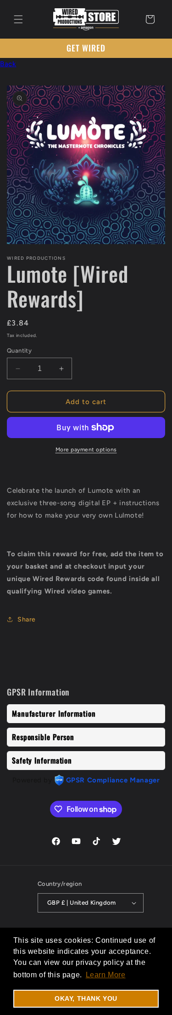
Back (8, 64)
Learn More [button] (106, 975)
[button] (18, 19)
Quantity (19, 350)
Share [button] (26, 619)
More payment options (86, 449)
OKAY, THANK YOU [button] (86, 998)
